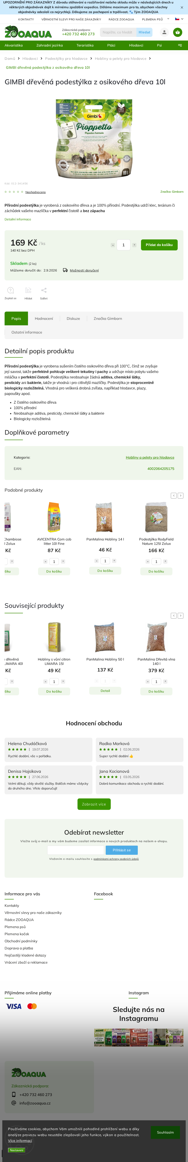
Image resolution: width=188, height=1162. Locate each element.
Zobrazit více (94, 804)
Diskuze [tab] (73, 318)
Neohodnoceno (35, 192)
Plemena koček (17, 934)
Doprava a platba (19, 948)
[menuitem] (17, 45)
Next (181, 495)
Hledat (144, 32)
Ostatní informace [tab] (26, 332)
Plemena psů (152, 19)
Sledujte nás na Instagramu (139, 1014)
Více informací (20, 1140)
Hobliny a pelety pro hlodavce (150, 457)
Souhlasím (165, 1132)
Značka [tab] (108, 318)
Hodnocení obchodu (94, 723)
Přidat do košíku (159, 245)
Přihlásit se (122, 850)
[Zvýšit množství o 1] (134, 245)
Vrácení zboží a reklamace (26, 962)
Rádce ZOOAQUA (121, 19)
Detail (105, 691)
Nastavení (16, 1150)
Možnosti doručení (84, 270)
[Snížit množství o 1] (113, 245)
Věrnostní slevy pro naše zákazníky (71, 19)
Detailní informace (18, 219)
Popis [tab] (16, 318)
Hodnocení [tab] (44, 318)
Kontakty (26, 19)
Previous (174, 495)
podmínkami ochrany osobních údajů (116, 859)
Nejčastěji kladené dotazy (25, 955)
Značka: (171, 191)
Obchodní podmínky (21, 941)
